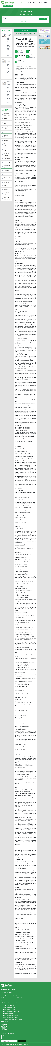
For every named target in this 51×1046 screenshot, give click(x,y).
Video (40, 2)
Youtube (5, 1038)
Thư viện (15, 33)
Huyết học (26, 33)
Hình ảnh (46, 2)
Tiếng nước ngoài (31, 2)
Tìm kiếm (43, 18)
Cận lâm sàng (32, 33)
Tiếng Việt (22, 2)
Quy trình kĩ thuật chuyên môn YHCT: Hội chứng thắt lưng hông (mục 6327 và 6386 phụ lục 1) (9, 90)
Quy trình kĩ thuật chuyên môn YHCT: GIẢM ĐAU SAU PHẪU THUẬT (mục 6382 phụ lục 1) (9, 43)
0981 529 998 (11, 990)
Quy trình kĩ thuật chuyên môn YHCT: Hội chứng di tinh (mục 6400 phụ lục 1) (9, 67)
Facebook (5, 1035)
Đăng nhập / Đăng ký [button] (7, 5)
